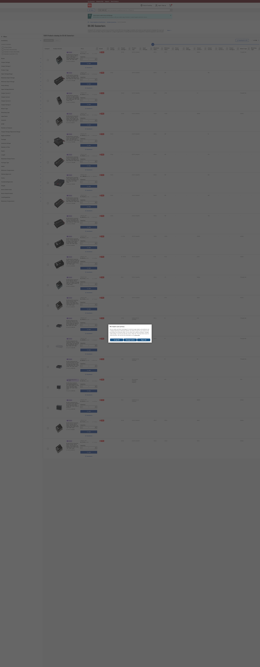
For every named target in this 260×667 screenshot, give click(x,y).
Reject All (143, 340)
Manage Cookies (130, 340)
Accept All (116, 340)
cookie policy (137, 335)
